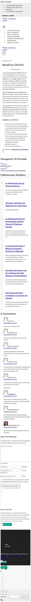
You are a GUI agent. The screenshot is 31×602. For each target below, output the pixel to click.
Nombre (25, 467)
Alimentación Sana (13, 30)
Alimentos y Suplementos (15, 38)
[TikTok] (12, 15)
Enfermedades (11, 40)
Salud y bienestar (13, 32)
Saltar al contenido (6, 1)
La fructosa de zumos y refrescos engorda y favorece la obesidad (15, 248)
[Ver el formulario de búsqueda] (4, 27)
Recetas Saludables (13, 36)
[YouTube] (10, 15)
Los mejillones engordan (14, 5)
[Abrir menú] (3, 53)
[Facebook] (3, 15)
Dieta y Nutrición (13, 34)
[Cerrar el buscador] (3, 592)
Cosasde (10, 394)
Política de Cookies (13, 556)
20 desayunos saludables (14, 11)
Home (6, 544)
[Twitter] (5, 15)
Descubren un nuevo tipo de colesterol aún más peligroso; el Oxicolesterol (16, 273)
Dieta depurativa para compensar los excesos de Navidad (16, 295)
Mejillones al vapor (6, 165)
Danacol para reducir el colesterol (13, 8)
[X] (4, 562)
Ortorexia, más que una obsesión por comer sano (16, 204)
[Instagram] (7, 15)
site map (7, 546)
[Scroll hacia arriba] (2, 567)
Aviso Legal (4, 556)
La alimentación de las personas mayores (14, 184)
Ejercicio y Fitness (13, 42)
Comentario (4, 463)
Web (23, 476)
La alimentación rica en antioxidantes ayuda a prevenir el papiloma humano (15, 222)
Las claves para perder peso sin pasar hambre (13, 169)
